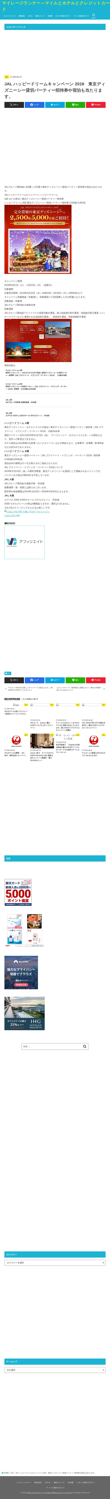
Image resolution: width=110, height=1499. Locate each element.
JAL (6, 77)
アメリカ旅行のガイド (81, 16)
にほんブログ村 (12, 515)
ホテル (30, 16)
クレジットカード (9, 16)
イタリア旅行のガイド (63, 16)
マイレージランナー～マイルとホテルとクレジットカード (56, 6)
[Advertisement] (55, 51)
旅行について (40, 16)
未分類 (50, 16)
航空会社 (22, 16)
